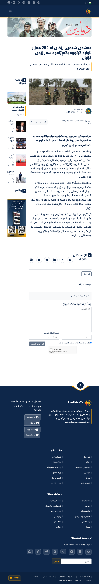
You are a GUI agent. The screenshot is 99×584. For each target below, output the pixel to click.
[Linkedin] (55, 260)
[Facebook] (70, 260)
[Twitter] (62, 260)
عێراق (88, 462)
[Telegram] (47, 260)
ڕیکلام (58, 527)
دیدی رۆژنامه (56, 483)
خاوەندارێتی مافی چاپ (48, 576)
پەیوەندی (57, 516)
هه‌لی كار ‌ (57, 522)
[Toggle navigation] (10, 11)
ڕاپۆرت (87, 506)
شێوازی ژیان (56, 457)
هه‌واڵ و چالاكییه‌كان (82, 516)
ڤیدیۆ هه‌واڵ (56, 478)
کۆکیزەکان (35, 576)
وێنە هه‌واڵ (57, 473)
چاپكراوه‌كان (85, 511)
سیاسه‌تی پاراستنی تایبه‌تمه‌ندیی (67, 576)
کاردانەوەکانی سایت (85, 576)
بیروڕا (88, 527)
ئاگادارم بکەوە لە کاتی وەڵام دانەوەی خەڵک (74, 343)
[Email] (31, 260)
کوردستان (86, 274)
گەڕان (56, 561)
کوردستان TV (79, 109)
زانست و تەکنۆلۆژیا (54, 467)
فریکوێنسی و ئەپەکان (53, 506)
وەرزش (87, 478)
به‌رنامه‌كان (86, 522)
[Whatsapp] (39, 260)
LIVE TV (15, 578)
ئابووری (87, 473)
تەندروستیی (85, 483)
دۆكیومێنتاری (56, 462)
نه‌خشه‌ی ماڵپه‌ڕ (55, 501)
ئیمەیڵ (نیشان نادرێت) (51, 333)
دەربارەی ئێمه (56, 511)
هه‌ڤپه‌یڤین (86, 501)
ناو (91, 333)
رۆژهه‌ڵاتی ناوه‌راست (82, 467)
